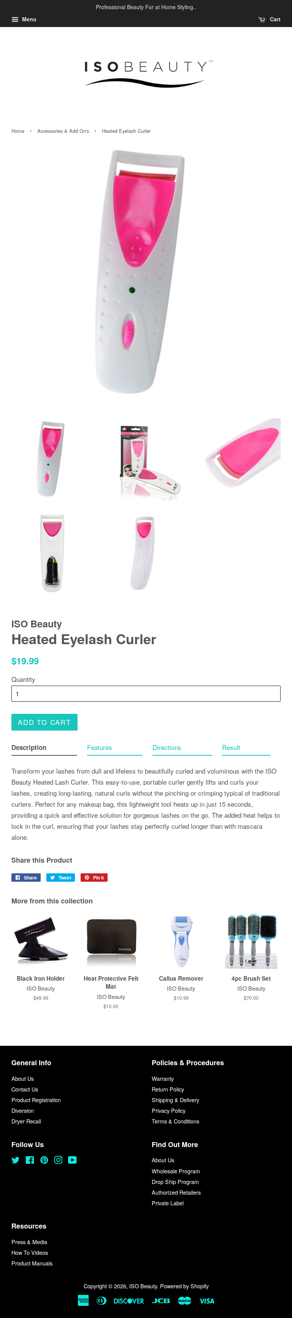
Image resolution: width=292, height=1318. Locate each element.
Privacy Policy (169, 1110)
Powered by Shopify (184, 1286)
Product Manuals (31, 1263)
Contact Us (24, 1089)
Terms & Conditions (175, 1121)
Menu (28, 19)
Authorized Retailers (176, 1192)
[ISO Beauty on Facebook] (29, 1161)
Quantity (23, 679)
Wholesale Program (176, 1171)
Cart (274, 19)
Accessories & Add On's (63, 130)
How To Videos (29, 1252)
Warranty (163, 1078)
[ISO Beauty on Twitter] (15, 1161)
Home (17, 130)
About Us (22, 1078)
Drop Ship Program (175, 1182)
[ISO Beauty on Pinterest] (44, 1161)
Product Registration (36, 1100)
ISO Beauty (143, 1286)
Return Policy (168, 1089)
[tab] (44, 749)
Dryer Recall (26, 1121)
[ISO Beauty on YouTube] (72, 1161)
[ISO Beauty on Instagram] (58, 1161)
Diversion (22, 1110)
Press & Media (29, 1242)
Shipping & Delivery (175, 1100)
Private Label (168, 1203)
